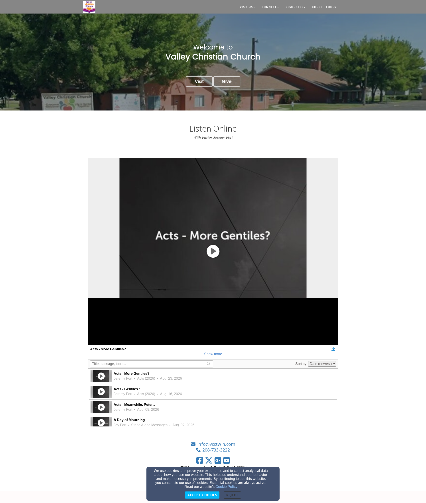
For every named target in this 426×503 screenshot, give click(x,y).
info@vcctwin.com (216, 444)
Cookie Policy (226, 487)
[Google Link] (218, 460)
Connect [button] (269, 7)
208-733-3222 (216, 450)
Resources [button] (294, 7)
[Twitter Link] (209, 460)
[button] (199, 81)
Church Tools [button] (324, 7)
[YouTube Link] (226, 460)
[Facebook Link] (199, 460)
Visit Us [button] (246, 7)
